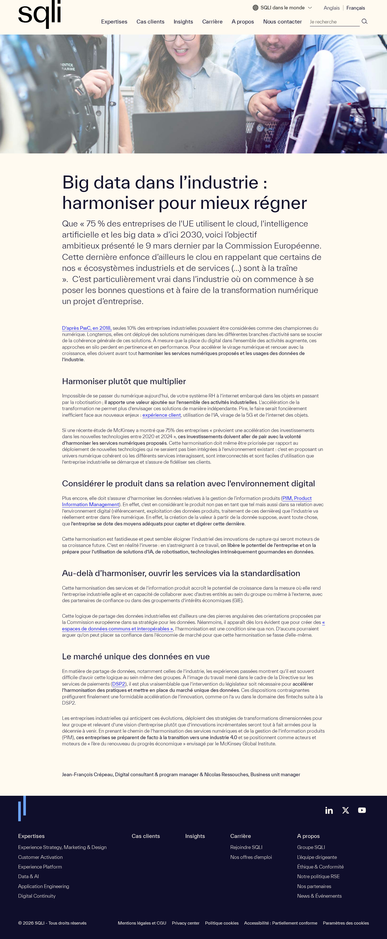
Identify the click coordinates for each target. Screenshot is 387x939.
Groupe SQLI (311, 847)
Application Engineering (43, 886)
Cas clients (151, 21)
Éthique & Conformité (320, 866)
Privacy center (185, 923)
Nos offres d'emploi (251, 857)
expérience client (162, 415)
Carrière (212, 21)
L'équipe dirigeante (317, 857)
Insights (183, 21)
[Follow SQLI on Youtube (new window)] (362, 810)
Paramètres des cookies (346, 923)
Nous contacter (282, 21)
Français (355, 7)
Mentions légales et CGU (142, 923)
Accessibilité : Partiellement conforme (280, 923)
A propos (243, 21)
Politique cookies (222, 923)
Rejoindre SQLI (246, 847)
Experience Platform (40, 866)
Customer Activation (40, 857)
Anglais (332, 7)
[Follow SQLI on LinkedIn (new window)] (329, 810)
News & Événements (319, 896)
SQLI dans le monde (283, 7)
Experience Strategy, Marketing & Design (62, 847)
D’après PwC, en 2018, (87, 328)
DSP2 (118, 683)
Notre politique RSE (318, 876)
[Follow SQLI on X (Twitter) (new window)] (345, 810)
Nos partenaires (314, 886)
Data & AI (28, 876)
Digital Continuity (37, 896)
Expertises (114, 21)
